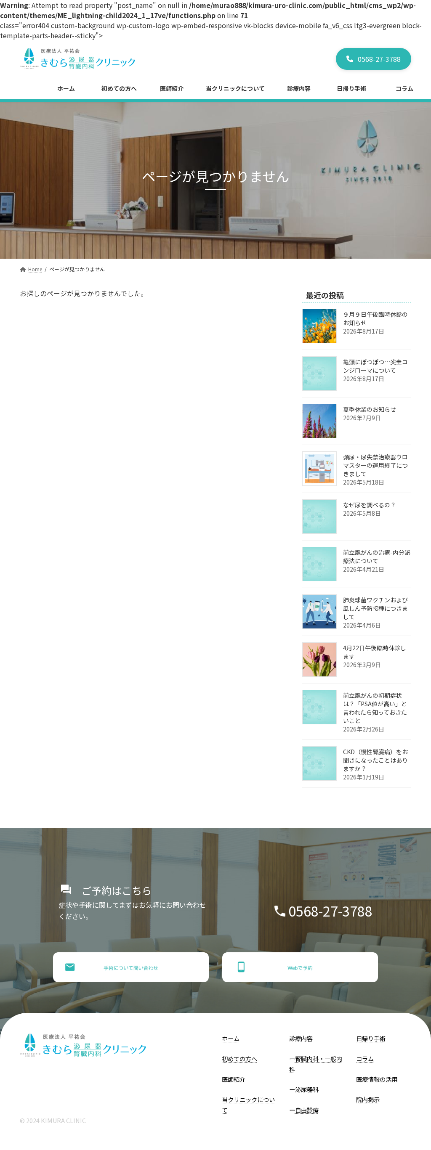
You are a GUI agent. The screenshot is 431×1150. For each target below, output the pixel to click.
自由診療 (307, 1109)
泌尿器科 (307, 1089)
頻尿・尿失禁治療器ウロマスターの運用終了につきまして (375, 465)
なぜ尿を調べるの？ (369, 505)
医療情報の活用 (376, 1079)
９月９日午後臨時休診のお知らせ (375, 318)
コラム (365, 1059)
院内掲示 (368, 1099)
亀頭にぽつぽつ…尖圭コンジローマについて (375, 366)
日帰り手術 (371, 1038)
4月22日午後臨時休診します (374, 652)
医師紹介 (233, 1079)
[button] (373, 59)
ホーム (230, 1038)
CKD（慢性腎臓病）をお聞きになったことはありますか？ (375, 760)
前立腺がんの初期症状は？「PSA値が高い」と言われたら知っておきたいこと (375, 708)
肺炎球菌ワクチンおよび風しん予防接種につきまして (375, 608)
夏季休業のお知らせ (369, 409)
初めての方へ (239, 1059)
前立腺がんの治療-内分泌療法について (376, 556)
